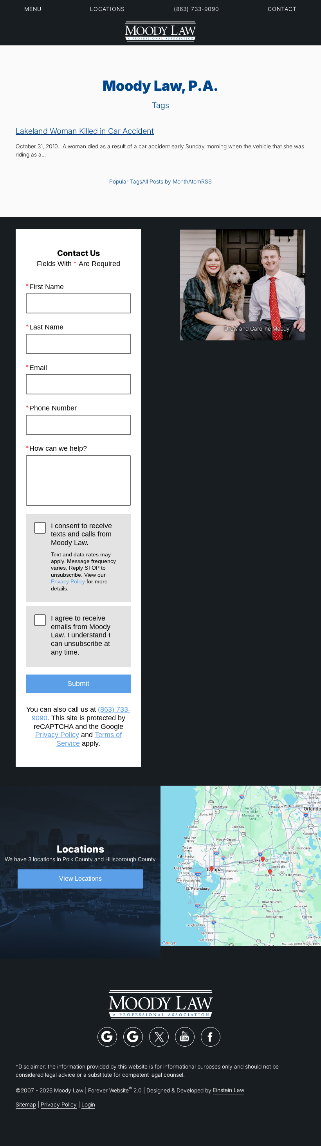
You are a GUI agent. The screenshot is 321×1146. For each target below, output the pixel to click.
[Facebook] (210, 1037)
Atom (194, 181)
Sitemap (26, 1104)
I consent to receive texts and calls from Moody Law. (83, 557)
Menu (32, 9)
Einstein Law (228, 1090)
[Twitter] (159, 1037)
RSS (206, 181)
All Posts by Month (165, 181)
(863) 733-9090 (196, 9)
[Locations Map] (240, 865)
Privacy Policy (68, 581)
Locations (107, 9)
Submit (78, 683)
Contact (282, 9)
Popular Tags (125, 181)
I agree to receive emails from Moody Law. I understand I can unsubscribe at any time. (80, 635)
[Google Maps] (107, 1037)
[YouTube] (185, 1037)
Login (88, 1104)
